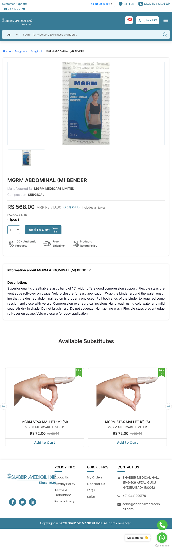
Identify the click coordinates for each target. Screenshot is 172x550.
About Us (62, 477)
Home (7, 51)
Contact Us (96, 484)
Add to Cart (44, 442)
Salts (91, 496)
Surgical (36, 51)
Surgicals (21, 51)
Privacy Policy (65, 484)
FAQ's (91, 490)
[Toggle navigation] (166, 20)
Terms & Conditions (63, 492)
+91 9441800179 (13, 9)
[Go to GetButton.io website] (162, 545)
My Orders (95, 477)
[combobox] (11, 34)
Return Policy (64, 501)
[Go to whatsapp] (162, 537)
